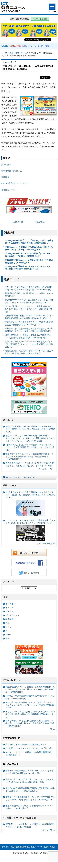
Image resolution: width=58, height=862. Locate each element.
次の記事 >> (40, 222)
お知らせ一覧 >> (47, 830)
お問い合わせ (50, 847)
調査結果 (9, 619)
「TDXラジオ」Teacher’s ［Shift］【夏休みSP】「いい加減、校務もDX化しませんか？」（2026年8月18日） (30, 521)
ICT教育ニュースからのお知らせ (19, 817)
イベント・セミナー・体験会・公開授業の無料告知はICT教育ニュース (29, 753)
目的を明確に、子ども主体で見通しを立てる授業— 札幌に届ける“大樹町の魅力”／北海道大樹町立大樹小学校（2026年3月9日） (29, 723)
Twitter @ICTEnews (29, 572)
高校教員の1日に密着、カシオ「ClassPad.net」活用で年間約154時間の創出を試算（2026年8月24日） (29, 316)
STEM (8, 634)
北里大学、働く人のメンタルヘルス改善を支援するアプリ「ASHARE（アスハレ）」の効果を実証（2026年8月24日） (29, 344)
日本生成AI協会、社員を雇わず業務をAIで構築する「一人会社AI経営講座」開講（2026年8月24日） (27, 336)
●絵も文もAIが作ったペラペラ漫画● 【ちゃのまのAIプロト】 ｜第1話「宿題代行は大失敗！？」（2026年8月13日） (29, 447)
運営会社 (5, 847)
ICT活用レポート (11, 680)
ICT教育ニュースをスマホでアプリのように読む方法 (28, 748)
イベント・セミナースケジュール (20, 477)
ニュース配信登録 (39, 19)
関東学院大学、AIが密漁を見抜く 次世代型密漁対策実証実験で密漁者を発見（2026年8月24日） (29, 323)
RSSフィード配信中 (29, 552)
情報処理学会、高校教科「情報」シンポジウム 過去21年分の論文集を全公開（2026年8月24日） (29, 352)
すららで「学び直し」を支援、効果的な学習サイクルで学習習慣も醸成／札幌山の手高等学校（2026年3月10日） (30, 714)
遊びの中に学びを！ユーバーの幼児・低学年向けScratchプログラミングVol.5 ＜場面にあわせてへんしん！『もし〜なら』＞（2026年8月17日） (30, 438)
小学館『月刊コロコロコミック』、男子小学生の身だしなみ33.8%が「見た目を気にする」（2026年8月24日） (28, 309)
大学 (7, 623)
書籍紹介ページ (8, 190)
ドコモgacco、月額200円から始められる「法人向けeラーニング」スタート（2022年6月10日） (29, 248)
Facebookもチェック (29, 562)
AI (6, 631)
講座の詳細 (6, 164)
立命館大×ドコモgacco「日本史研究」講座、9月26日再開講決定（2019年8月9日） (29, 261)
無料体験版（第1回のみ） (12, 171)
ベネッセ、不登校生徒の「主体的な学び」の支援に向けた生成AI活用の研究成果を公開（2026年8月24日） (28, 288)
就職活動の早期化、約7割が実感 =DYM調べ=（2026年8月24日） (29, 294)
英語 (7, 638)
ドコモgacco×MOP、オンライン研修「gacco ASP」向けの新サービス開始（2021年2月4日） (28, 254)
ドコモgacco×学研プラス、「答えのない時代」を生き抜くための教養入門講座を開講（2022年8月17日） (29, 241)
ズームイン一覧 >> (46, 469)
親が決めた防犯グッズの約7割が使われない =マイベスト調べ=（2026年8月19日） (29, 807)
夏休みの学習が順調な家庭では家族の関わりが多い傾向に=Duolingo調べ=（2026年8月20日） (30, 789)
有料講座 (5, 177)
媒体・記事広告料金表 (19, 19)
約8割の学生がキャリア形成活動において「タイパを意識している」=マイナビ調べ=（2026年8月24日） (29, 301)
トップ (4, 53)
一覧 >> (51, 729)
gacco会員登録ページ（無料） (14, 183)
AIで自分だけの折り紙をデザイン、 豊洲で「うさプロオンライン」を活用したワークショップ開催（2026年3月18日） (29, 705)
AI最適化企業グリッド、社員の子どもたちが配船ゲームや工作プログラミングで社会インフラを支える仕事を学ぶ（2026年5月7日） (30, 689)
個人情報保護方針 (19, 847)
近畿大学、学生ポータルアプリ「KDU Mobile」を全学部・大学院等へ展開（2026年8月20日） (29, 771)
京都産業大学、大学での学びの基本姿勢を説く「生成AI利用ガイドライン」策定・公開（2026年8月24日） (28, 329)
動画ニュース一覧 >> (45, 543)
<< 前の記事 (17, 222)
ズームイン (8, 420)
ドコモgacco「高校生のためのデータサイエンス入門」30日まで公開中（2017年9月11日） (27, 267)
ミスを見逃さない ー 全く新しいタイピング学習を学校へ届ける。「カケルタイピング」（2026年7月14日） (29, 464)
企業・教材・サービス (19, 53)
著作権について (35, 847)
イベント (9, 607)
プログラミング (12, 615)
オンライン (10, 604)
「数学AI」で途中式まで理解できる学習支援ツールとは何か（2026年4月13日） (30, 697)
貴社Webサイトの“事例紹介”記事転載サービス (25, 744)
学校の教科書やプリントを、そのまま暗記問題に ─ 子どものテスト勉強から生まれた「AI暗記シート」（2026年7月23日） (29, 456)
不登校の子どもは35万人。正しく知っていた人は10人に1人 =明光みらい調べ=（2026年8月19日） (29, 780)
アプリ (8, 627)
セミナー (9, 611)
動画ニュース (9, 485)
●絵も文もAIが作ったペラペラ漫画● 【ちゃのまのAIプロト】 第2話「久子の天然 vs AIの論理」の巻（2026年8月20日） (30, 429)
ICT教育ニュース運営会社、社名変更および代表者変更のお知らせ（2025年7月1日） (29, 825)
